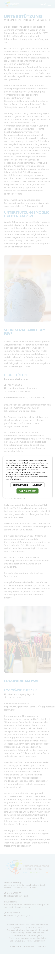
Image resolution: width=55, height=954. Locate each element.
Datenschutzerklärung (13, 472)
